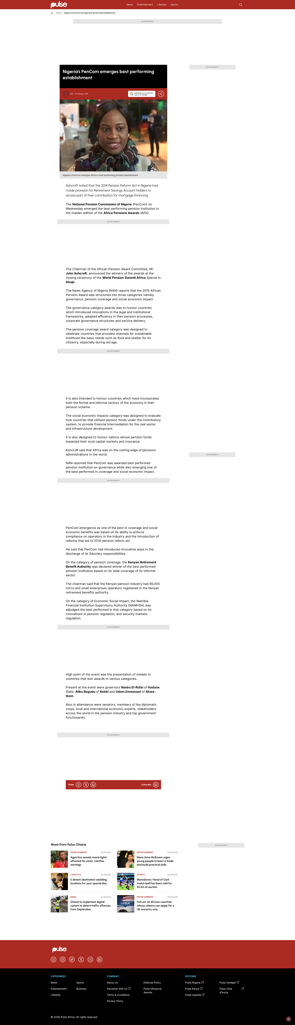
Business (81, 988)
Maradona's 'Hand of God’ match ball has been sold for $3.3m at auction (154, 883)
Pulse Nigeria (192, 982)
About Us (112, 982)
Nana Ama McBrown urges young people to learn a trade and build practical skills (155, 861)
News (130, 4)
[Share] (161, 94)
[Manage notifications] (288, 1019)
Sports (174, 4)
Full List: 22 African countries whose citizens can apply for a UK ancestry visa (155, 905)
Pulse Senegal (228, 982)
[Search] (241, 4)
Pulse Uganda (193, 994)
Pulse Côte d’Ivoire (226, 990)
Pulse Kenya (192, 988)
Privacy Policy (115, 1001)
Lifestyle (161, 4)
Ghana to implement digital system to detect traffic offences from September (90, 905)
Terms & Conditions (118, 994)
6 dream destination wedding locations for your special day (88, 881)
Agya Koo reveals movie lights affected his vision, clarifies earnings (88, 861)
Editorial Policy (152, 982)
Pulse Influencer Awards (153, 990)
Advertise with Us (117, 988)
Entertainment (145, 4)
